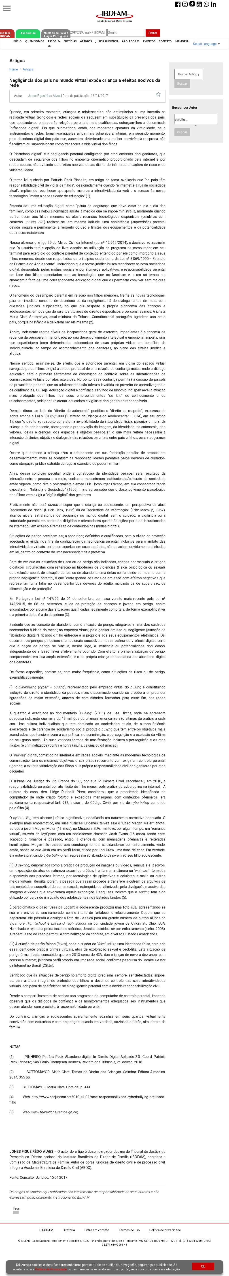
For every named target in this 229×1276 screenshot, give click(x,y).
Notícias (70, 41)
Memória (182, 41)
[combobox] (196, 119)
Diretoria (69, 1230)
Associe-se (28, 33)
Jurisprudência (107, 41)
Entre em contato (97, 1230)
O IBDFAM (46, 1230)
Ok (203, 1266)
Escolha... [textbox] (181, 119)
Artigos (86, 41)
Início (17, 41)
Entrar (152, 33)
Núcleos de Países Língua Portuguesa (56, 35)
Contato (165, 41)
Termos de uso (129, 1230)
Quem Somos (34, 41)
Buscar (182, 83)
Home (13, 69)
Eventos (149, 41)
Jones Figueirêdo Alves (44, 96)
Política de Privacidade (51, 1269)
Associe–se (54, 43)
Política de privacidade (165, 1230)
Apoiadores (131, 41)
